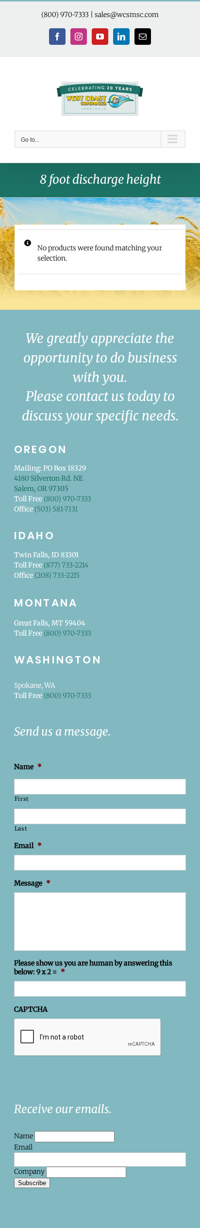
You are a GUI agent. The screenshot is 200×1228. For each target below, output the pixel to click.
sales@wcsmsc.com (127, 14)
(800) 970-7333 (65, 14)
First (22, 798)
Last (21, 828)
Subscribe (32, 1183)
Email (23, 1147)
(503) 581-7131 (56, 509)
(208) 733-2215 (57, 575)
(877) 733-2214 (66, 565)
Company (30, 1171)
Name (24, 1136)
